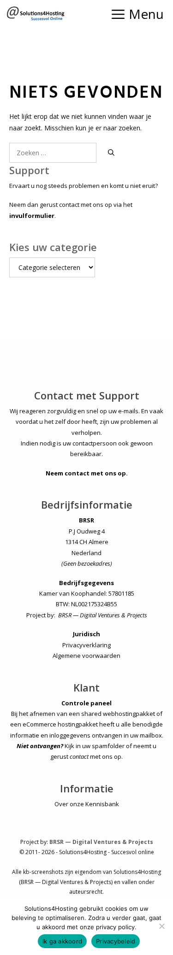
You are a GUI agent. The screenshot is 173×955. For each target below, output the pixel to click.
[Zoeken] (111, 153)
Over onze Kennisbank (86, 804)
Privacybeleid (115, 941)
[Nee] (161, 926)
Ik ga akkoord (62, 941)
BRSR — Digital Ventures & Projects (102, 615)
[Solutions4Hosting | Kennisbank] (35, 14)
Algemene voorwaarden (86, 655)
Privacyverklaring (86, 645)
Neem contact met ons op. (87, 473)
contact (79, 756)
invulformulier (31, 215)
